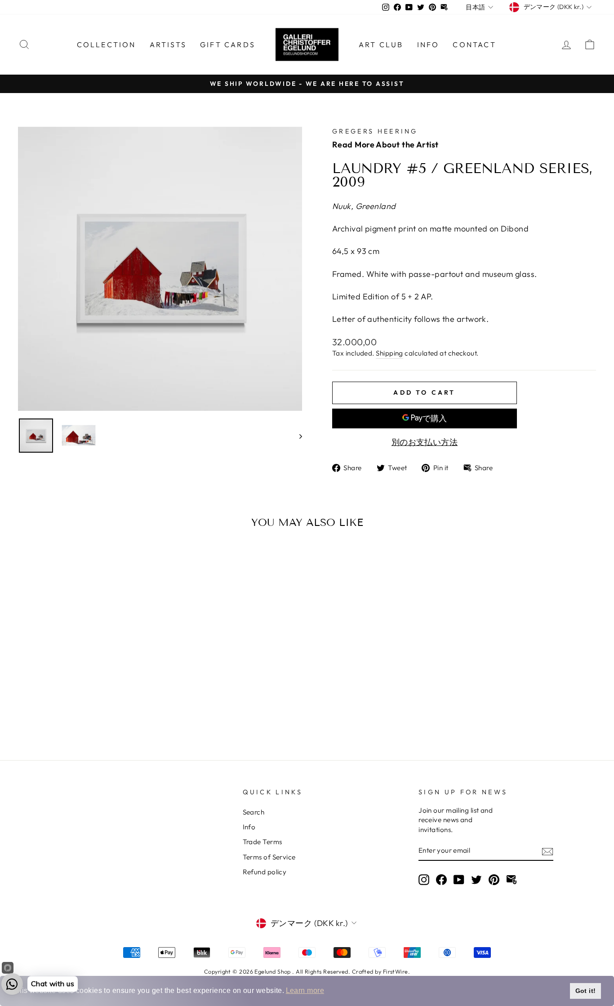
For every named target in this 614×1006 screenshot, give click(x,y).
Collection (106, 44)
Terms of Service (269, 857)
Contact (474, 44)
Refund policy (265, 872)
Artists (168, 44)
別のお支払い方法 (425, 442)
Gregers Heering (375, 131)
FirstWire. (396, 971)
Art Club (381, 44)
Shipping (389, 353)
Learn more (305, 990)
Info (428, 44)
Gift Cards (227, 44)
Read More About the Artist (385, 144)
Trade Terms (262, 841)
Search (254, 812)
